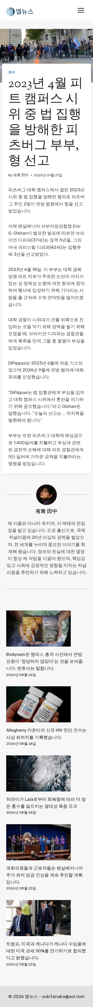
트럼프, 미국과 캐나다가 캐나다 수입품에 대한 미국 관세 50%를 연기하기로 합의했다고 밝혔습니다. (46, 950)
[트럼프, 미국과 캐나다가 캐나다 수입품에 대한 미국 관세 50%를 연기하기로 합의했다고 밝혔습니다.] (46, 918)
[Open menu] (81, 10)
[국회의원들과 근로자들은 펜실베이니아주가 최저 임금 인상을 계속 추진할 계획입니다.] (46, 842)
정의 (11, 72)
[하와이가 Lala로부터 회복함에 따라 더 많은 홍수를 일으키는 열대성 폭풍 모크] (46, 773)
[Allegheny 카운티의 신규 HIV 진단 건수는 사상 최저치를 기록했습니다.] (46, 704)
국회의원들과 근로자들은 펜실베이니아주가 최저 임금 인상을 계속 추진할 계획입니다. (44, 875)
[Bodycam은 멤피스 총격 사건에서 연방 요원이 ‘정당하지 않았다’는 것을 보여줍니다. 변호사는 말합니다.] (46, 628)
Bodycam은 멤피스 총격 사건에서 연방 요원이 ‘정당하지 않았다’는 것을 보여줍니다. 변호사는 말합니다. (44, 661)
